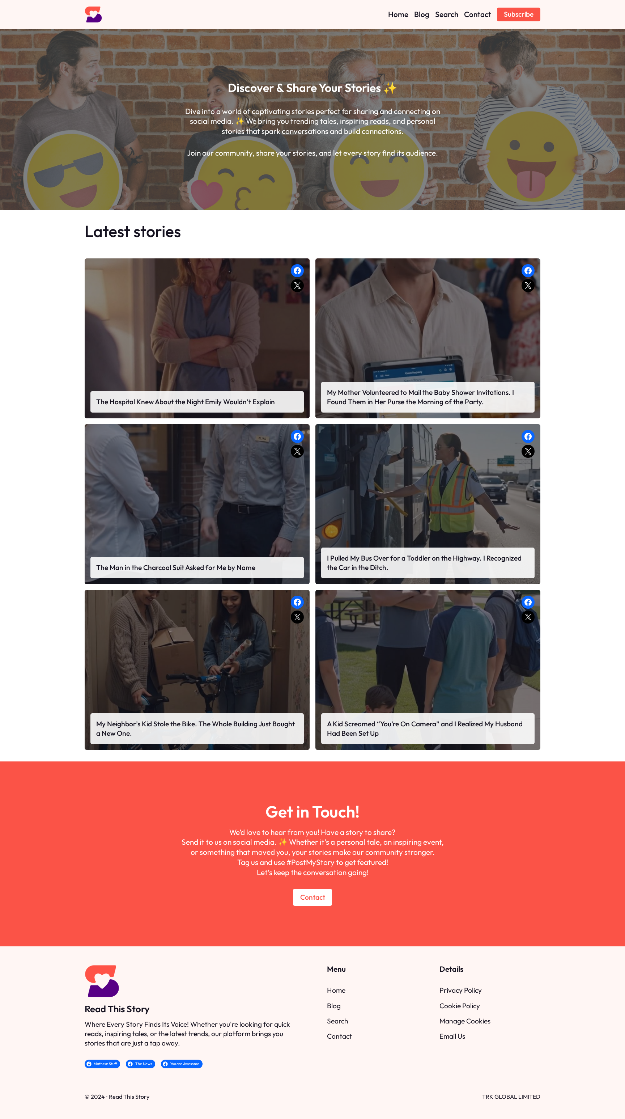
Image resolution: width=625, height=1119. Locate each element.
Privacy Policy (460, 990)
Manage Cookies (464, 1021)
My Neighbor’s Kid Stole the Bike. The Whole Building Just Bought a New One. (195, 728)
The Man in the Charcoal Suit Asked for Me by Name (175, 567)
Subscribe (518, 14)
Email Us (452, 1036)
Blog (334, 1005)
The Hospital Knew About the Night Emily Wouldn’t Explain (185, 401)
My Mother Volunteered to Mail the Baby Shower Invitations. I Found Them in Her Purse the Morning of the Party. (420, 397)
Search (337, 1021)
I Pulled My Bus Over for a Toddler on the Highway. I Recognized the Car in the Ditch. (424, 563)
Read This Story (117, 1009)
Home (336, 990)
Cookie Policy (459, 1005)
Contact (312, 897)
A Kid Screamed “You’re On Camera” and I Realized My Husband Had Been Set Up (425, 728)
